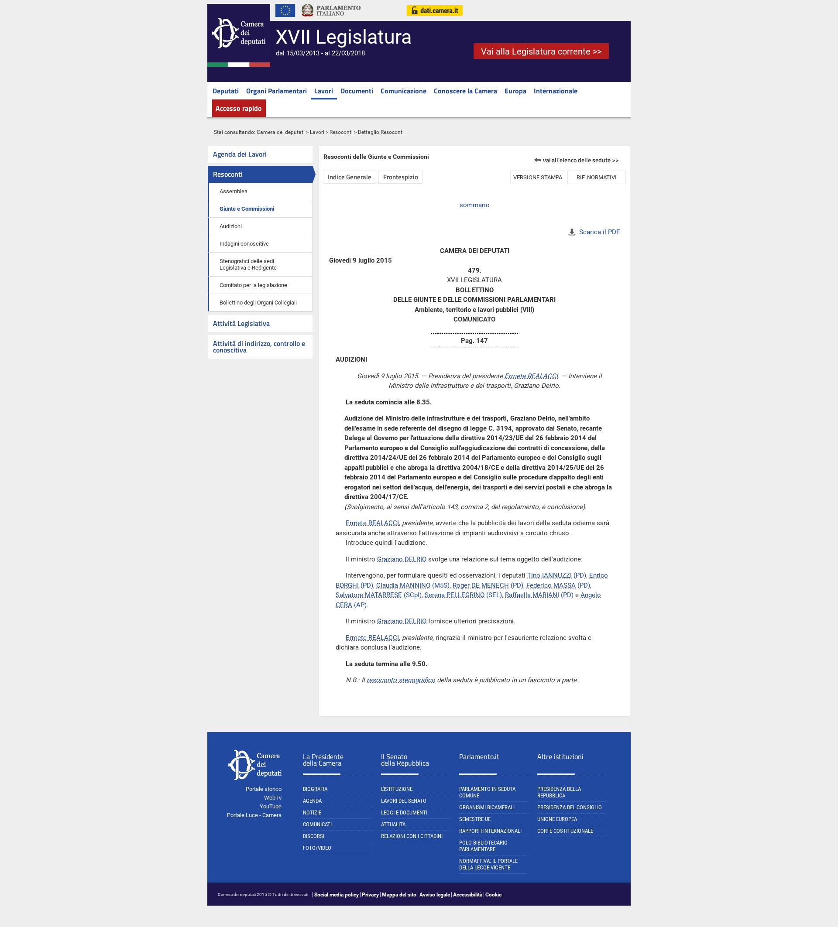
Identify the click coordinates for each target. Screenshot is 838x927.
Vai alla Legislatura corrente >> (541, 51)
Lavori (323, 91)
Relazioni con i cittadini (412, 836)
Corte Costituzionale (565, 831)
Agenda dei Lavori (240, 154)
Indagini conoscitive (244, 243)
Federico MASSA (551, 585)
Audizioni (231, 226)
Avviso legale (434, 894)
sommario (475, 205)
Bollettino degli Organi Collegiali (258, 302)
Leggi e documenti (404, 812)
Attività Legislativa (241, 323)
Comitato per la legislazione (253, 285)
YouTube (271, 806)
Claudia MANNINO (403, 585)
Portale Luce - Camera (254, 815)
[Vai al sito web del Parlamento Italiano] (331, 19)
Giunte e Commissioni (247, 208)
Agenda (312, 800)
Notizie (312, 812)
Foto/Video (317, 848)
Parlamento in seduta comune (487, 792)
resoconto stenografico (401, 680)
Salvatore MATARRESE (369, 595)
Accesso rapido (239, 108)
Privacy (370, 894)
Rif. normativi (597, 177)
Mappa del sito (399, 894)
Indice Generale (349, 177)
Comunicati (317, 824)
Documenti (356, 91)
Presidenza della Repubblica (559, 792)
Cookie (493, 894)
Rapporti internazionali (490, 831)
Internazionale (555, 91)
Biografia (315, 789)
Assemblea (233, 191)
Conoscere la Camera (465, 91)
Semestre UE (475, 819)
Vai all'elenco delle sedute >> (581, 159)
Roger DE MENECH (481, 585)
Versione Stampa (537, 177)
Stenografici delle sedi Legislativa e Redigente (248, 264)
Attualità (393, 824)
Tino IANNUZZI (549, 575)
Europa (515, 91)
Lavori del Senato (403, 800)
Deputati (226, 91)
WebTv (273, 797)
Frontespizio (400, 177)
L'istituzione (396, 789)
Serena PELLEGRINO (454, 595)
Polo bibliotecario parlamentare (483, 845)
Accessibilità (467, 894)
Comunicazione (403, 91)
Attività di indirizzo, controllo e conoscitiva (259, 346)
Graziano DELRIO (401, 559)
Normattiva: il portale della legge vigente (488, 864)
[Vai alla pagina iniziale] (238, 65)
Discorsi (313, 836)
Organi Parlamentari (276, 91)
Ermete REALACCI (531, 376)
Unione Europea (557, 819)
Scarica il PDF (599, 232)
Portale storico (264, 789)
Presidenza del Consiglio (569, 807)
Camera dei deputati (281, 132)
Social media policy (336, 894)
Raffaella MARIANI (532, 595)
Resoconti (341, 132)
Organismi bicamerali (487, 807)
